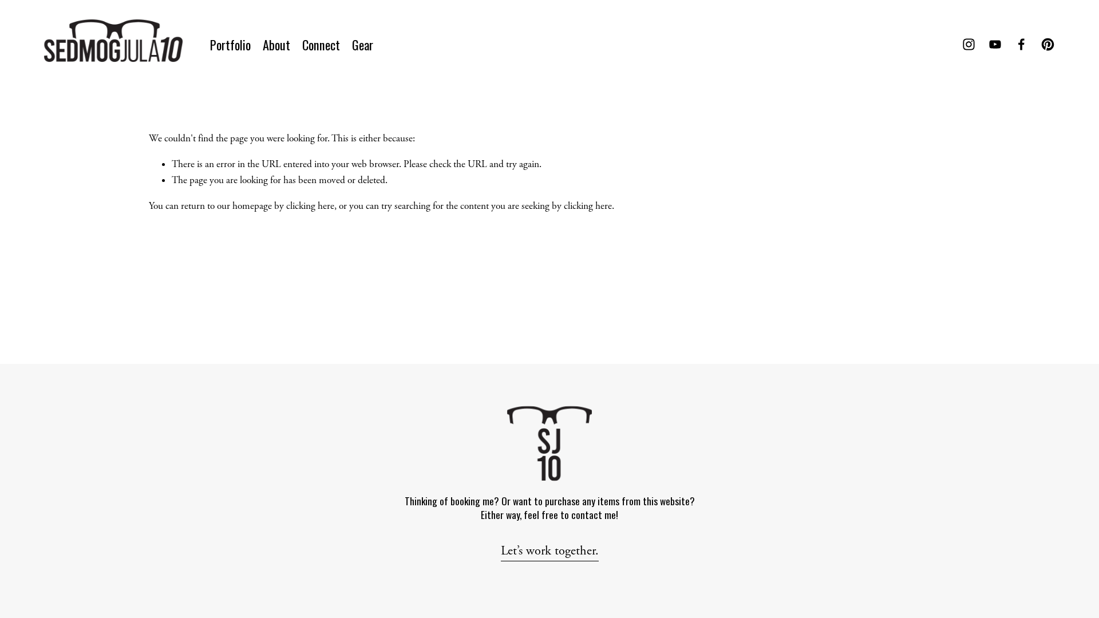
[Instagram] (969, 44)
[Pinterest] (1048, 44)
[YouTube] (995, 44)
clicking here (310, 206)
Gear (362, 44)
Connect (321, 44)
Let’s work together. (550, 550)
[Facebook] (1021, 44)
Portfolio (230, 44)
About (276, 44)
